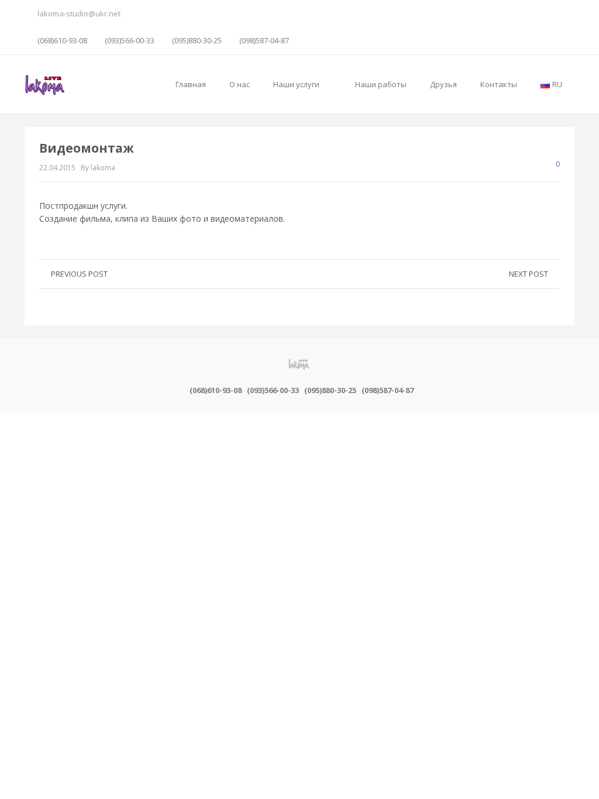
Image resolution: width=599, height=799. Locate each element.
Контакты (498, 84)
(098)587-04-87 (264, 40)
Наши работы (381, 84)
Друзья (443, 84)
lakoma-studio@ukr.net (79, 13)
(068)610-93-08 (62, 40)
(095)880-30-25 (197, 40)
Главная (190, 84)
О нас (239, 84)
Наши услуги (297, 84)
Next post (528, 273)
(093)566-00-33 (129, 40)
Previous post (79, 273)
